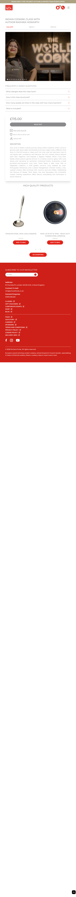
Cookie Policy (11, 332)
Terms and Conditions (15, 327)
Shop (7, 309)
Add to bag (21, 242)
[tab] (7, 79)
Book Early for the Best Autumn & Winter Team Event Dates (38, 2)
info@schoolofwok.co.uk (14, 291)
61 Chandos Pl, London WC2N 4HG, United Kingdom (25, 285)
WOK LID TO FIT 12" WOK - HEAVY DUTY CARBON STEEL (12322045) (55, 235)
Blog (7, 312)
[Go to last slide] (36, 249)
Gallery (9, 27)
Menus (53, 27)
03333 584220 (10, 297)
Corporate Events (13, 306)
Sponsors (9, 325)
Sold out (38, 124)
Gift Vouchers (11, 304)
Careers (9, 322)
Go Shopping (38, 255)
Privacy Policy (12, 330)
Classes (9, 301)
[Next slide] (40, 249)
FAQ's (7, 317)
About (31, 27)
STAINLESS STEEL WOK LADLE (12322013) (20, 234)
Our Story (10, 319)
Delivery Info (11, 335)
